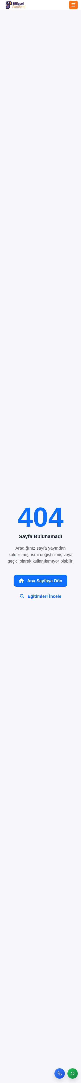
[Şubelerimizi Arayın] (59, 1073)
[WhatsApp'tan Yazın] (72, 1073)
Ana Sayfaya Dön (44, 580)
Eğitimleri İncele (44, 596)
